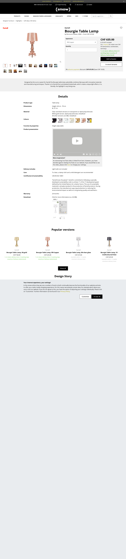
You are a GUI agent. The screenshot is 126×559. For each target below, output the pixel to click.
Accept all (97, 297)
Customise (85, 297)
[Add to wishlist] (121, 28)
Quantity (68, 46)
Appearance (69, 38)
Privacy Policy (65, 291)
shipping (106, 44)
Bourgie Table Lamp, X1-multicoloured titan (109, 253)
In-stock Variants (111, 64)
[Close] (124, 1)
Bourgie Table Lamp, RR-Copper (47, 252)
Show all (63, 268)
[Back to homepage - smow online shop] (63, 9)
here (68, 165)
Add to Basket (111, 59)
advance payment (74, 69)
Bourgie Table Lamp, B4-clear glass (78, 252)
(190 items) (30, 21)
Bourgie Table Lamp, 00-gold (17, 252)
